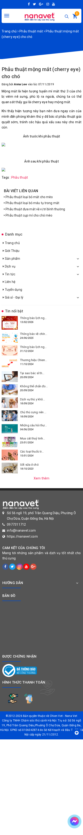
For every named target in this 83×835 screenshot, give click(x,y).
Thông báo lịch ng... (33, 318)
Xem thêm (42, 478)
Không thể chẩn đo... (34, 386)
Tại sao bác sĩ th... (32, 373)
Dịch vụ (9, 266)
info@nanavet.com (21, 530)
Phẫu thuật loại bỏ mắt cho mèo (29, 197)
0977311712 (16, 524)
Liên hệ (9, 282)
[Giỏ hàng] (75, 17)
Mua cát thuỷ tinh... (32, 438)
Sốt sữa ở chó (29, 464)
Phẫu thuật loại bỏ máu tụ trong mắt (32, 203)
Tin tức (9, 274)
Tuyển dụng (13, 289)
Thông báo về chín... (33, 334)
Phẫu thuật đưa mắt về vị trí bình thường (35, 209)
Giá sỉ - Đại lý (13, 297)
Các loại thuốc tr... (32, 451)
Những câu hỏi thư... (33, 425)
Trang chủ (12, 243)
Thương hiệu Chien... (33, 360)
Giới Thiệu (11, 251)
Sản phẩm (12, 258)
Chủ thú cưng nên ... (33, 412)
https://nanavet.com (22, 536)
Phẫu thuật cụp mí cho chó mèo (28, 215)
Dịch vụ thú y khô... (32, 399)
